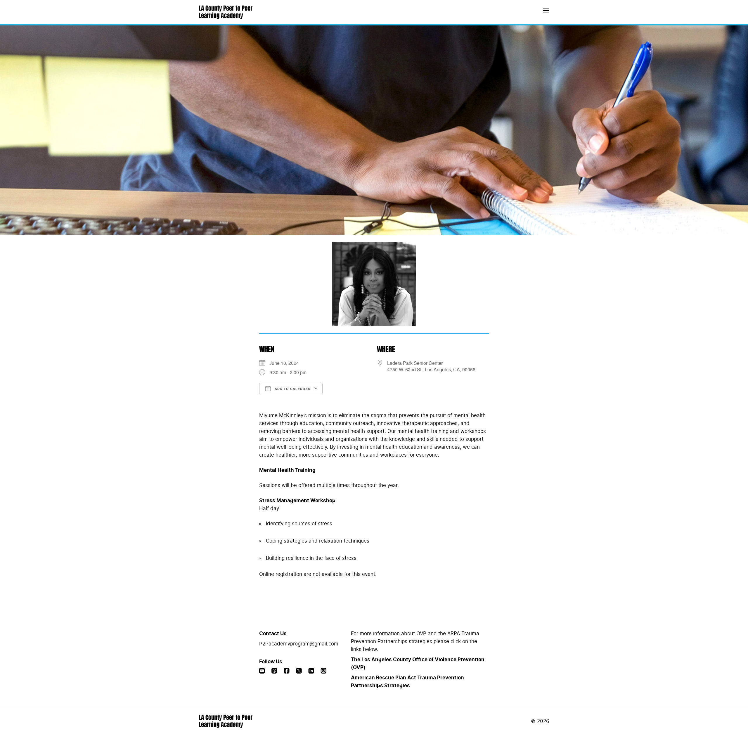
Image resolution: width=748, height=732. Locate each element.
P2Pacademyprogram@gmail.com (298, 643)
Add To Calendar (292, 389)
